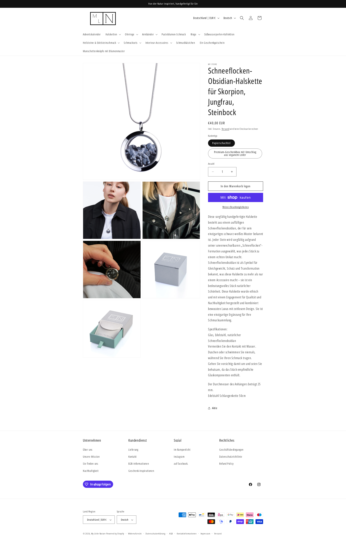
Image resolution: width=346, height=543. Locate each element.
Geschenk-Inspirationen (141, 471)
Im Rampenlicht (182, 449)
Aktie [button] (214, 408)
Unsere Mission (91, 457)
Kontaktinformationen (187, 533)
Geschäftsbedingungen (231, 449)
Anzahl (211, 163)
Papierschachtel (221, 143)
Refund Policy (226, 464)
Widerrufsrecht (135, 533)
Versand (225, 129)
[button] (113, 34)
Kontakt (132, 457)
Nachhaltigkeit (91, 471)
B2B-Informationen (138, 464)
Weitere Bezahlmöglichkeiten (235, 207)
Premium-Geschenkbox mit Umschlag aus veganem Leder (235, 153)
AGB (171, 533)
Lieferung (133, 449)
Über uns (88, 449)
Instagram (179, 457)
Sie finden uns (90, 464)
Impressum (205, 533)
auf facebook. (181, 464)
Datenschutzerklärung (155, 533)
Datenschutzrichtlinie (230, 457)
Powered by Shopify (115, 533)
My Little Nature (98, 533)
